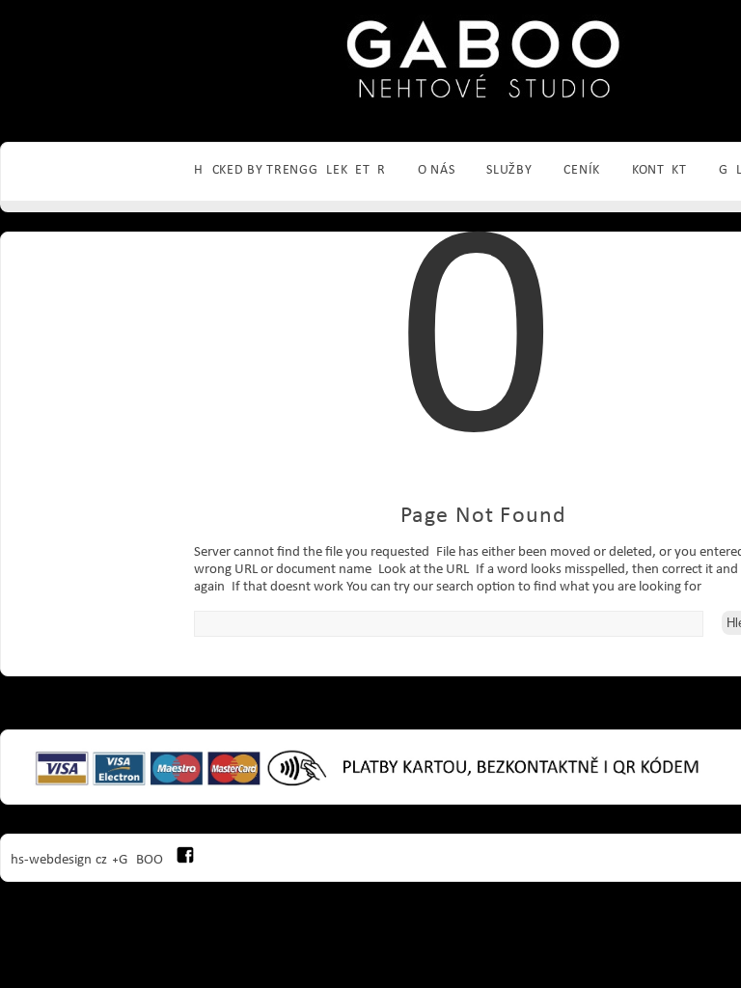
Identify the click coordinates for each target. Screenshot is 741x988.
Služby (509, 170)
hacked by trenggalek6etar (290, 170)
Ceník (581, 170)
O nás (436, 170)
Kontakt (659, 170)
